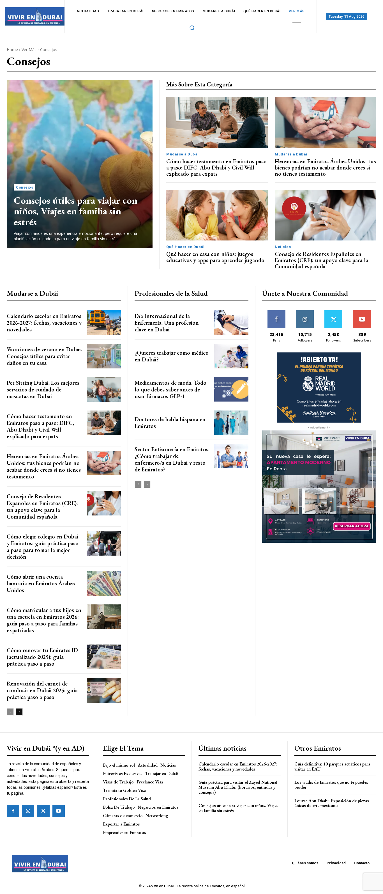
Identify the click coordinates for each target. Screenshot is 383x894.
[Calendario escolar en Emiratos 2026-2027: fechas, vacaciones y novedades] (104, 322)
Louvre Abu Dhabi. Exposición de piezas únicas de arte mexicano (331, 803)
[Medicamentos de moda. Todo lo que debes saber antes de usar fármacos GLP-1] (231, 389)
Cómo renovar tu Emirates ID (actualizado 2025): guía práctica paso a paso (42, 657)
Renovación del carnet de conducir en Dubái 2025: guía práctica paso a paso (42, 690)
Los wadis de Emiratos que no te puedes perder (331, 784)
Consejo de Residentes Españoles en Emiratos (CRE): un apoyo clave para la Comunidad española (321, 260)
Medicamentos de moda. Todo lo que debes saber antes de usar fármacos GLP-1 (170, 389)
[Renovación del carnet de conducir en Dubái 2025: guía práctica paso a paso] (104, 690)
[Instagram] (28, 811)
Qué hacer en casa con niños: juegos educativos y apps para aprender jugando (215, 257)
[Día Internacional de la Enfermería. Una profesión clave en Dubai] (231, 322)
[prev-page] (10, 712)
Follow (305, 312)
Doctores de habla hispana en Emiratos (170, 423)
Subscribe (362, 312)
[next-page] (19, 712)
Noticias (283, 247)
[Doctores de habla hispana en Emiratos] (231, 423)
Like (276, 312)
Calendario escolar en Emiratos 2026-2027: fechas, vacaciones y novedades (44, 322)
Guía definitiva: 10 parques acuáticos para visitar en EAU (332, 766)
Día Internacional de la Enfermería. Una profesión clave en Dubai (167, 322)
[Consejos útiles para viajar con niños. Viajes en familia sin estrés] (80, 164)
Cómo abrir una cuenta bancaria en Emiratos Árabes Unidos (41, 583)
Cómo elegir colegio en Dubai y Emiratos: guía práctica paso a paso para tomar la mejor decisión (43, 546)
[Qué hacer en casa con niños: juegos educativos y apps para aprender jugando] (217, 215)
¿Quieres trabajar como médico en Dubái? (172, 356)
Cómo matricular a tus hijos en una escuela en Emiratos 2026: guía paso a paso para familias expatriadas (44, 620)
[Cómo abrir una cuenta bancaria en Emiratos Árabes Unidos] (104, 583)
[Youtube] (58, 811)
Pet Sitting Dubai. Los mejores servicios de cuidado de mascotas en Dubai (43, 389)
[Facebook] (13, 811)
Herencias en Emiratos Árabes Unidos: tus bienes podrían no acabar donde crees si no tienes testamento (325, 167)
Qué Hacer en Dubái (185, 247)
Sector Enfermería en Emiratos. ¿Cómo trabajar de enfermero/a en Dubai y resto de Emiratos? (172, 459)
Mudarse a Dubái (182, 154)
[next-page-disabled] (147, 484)
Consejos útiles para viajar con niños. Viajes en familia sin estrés (75, 211)
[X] (43, 811)
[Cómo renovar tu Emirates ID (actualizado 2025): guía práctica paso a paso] (104, 657)
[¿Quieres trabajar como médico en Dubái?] (231, 356)
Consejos (24, 187)
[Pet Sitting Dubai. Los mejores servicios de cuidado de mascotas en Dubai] (104, 389)
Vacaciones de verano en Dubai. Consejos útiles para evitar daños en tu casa (44, 356)
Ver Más (29, 49)
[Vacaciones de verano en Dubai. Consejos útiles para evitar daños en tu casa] (104, 356)
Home (12, 49)
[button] (192, 27)
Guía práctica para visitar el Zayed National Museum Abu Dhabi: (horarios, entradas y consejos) (238, 787)
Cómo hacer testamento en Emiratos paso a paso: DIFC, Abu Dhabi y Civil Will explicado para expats (216, 167)
